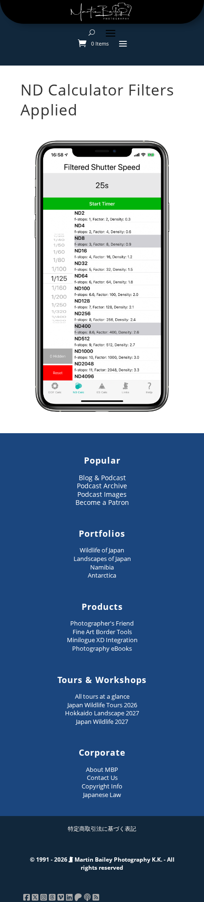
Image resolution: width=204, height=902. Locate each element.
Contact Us (102, 777)
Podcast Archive (102, 485)
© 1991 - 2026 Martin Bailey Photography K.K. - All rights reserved (102, 863)
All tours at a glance (102, 696)
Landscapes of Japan (102, 558)
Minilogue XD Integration (102, 640)
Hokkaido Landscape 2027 (102, 713)
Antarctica (102, 575)
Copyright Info (102, 786)
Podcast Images (102, 494)
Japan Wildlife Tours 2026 (102, 705)
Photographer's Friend (102, 623)
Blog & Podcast (102, 477)
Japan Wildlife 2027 (102, 721)
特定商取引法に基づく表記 (102, 829)
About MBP (102, 769)
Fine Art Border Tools (102, 631)
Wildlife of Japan (102, 550)
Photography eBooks (102, 648)
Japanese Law (102, 794)
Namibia (102, 567)
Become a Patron (102, 502)
